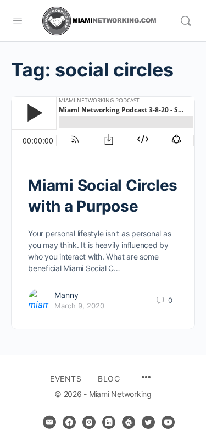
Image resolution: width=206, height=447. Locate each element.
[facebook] (69, 422)
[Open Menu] (17, 20)
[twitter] (148, 422)
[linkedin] (108, 422)
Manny (66, 295)
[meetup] (128, 422)
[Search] (185, 21)
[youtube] (168, 422)
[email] (49, 422)
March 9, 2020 (79, 305)
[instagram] (89, 422)
